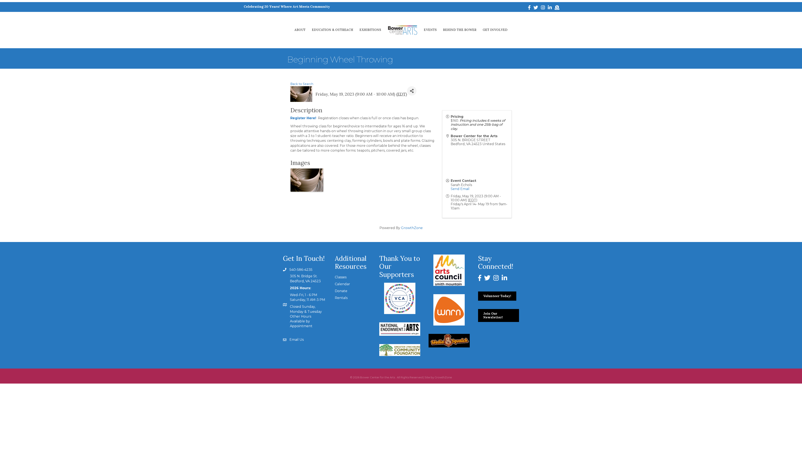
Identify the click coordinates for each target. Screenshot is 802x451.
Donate (341, 291)
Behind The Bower (459, 30)
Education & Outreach (332, 30)
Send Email (460, 189)
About (300, 30)
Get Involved (495, 30)
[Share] (411, 91)
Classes (340, 277)
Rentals (341, 298)
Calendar (342, 284)
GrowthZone (412, 228)
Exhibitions (370, 30)
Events (430, 30)
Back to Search (301, 84)
